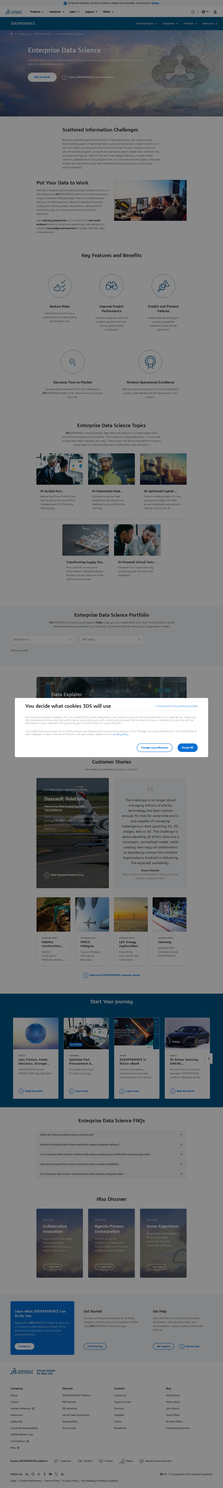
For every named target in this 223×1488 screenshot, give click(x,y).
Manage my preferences (154, 747)
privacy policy (120, 734)
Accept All (187, 747)
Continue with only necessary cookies (177, 706)
